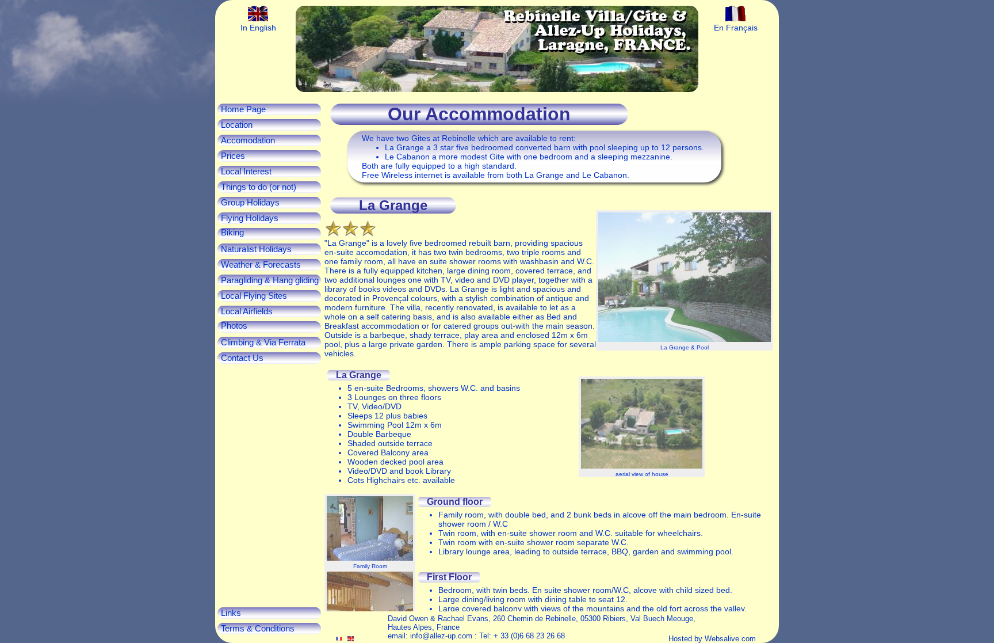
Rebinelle (459, 138)
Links (231, 613)
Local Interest (246, 171)
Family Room (370, 566)
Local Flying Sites (254, 295)
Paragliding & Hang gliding (270, 280)
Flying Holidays (249, 218)
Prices (233, 156)
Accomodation (248, 140)
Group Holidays (250, 202)
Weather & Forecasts (261, 264)
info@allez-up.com (441, 635)
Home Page (243, 109)
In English (258, 27)
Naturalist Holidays (256, 249)
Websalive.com (730, 638)
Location (237, 125)
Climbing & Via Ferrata (263, 342)
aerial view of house (641, 474)
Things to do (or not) (258, 187)
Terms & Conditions (258, 628)
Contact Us (242, 358)
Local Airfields (247, 311)
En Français (736, 27)
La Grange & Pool (684, 347)
